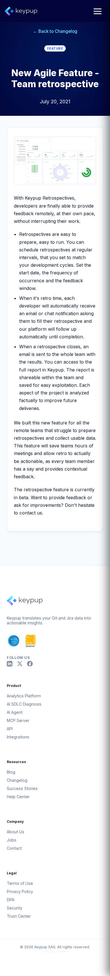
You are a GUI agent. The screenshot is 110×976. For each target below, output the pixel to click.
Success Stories (22, 788)
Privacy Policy (20, 891)
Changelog (17, 780)
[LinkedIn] (9, 664)
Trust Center (19, 916)
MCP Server (18, 720)
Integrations (18, 736)
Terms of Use (20, 883)
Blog (11, 772)
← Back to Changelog (55, 31)
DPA (10, 899)
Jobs (11, 840)
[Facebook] (30, 664)
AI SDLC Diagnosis (24, 704)
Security (14, 907)
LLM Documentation (55, 951)
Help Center (18, 796)
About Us (15, 831)
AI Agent (15, 712)
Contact (14, 848)
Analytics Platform (24, 695)
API (10, 728)
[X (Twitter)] (20, 664)
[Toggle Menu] (97, 11)
